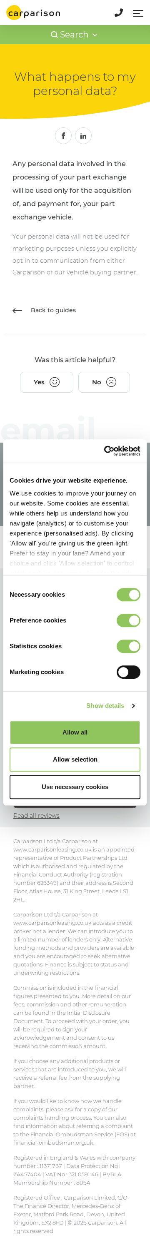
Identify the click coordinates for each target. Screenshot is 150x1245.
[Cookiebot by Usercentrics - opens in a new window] (105, 451)
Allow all (75, 732)
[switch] (128, 620)
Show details (105, 705)
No (96, 382)
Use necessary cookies (75, 786)
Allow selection (75, 759)
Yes (39, 382)
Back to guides (52, 310)
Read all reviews (36, 815)
